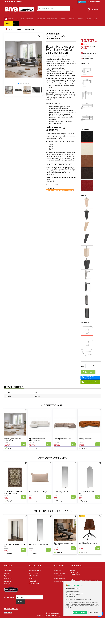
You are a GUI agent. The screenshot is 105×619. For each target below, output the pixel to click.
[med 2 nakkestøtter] (87, 354)
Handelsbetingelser (35, 570)
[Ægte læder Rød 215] (87, 185)
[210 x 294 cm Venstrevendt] (87, 107)
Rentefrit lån (33, 581)
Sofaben (84, 195)
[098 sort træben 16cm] (87, 214)
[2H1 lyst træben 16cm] (87, 226)
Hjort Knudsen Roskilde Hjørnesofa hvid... (37, 439)
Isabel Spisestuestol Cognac (88, 543)
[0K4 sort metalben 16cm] (87, 312)
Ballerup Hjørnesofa (85, 439)
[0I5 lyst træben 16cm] (87, 251)
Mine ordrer (57, 570)
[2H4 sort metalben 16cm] (87, 287)
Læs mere (68, 609)
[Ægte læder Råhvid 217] (87, 149)
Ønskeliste (19, 2)
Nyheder (7, 576)
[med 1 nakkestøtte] (87, 342)
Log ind (97, 2)
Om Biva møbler (34, 573)
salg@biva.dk (50, 181)
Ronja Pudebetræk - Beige (38, 491)
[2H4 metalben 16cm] (87, 275)
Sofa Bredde (85, 63)
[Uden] (87, 329)
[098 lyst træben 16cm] (87, 202)
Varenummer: (50, 185)
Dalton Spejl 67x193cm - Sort (64, 491)
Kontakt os (10, 2)
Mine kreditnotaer (59, 573)
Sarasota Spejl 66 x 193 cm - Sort (88, 492)
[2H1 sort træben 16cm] (87, 238)
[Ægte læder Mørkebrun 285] (87, 173)
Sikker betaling (33, 576)
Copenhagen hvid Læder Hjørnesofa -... (12, 439)
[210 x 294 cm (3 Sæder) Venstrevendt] (87, 119)
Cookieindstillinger (53, 613)
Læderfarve (85, 129)
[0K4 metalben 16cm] (87, 299)
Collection (7, 573)
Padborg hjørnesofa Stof (62, 439)
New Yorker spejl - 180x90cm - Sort (14, 545)
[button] (18, 83)
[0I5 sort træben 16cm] (87, 263)
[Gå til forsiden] (6, 29)
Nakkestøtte (85, 322)
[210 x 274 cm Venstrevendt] (87, 95)
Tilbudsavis (7, 570)
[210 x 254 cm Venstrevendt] (87, 82)
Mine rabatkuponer (60, 581)
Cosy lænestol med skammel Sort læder (63, 544)
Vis (23, 444)
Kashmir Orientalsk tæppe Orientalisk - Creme (13, 492)
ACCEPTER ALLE (79, 612)
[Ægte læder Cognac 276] (87, 161)
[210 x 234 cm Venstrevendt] (87, 70)
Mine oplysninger (59, 578)
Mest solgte (7, 578)
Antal (82, 366)
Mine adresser (58, 576)
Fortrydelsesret (34, 584)
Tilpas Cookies (94, 612)
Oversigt (7, 584)
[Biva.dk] (19, 9)
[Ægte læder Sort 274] (87, 136)
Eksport (31, 578)
